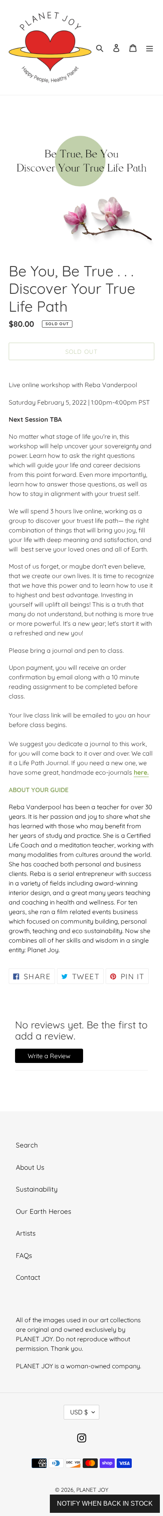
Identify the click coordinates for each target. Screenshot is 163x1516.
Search (27, 1145)
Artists (26, 1233)
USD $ (79, 1412)
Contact (28, 1277)
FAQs (24, 1255)
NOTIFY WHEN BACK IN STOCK (105, 1503)
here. (141, 772)
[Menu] (149, 48)
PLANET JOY (92, 1489)
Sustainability (37, 1189)
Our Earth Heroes (43, 1211)
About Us (30, 1167)
